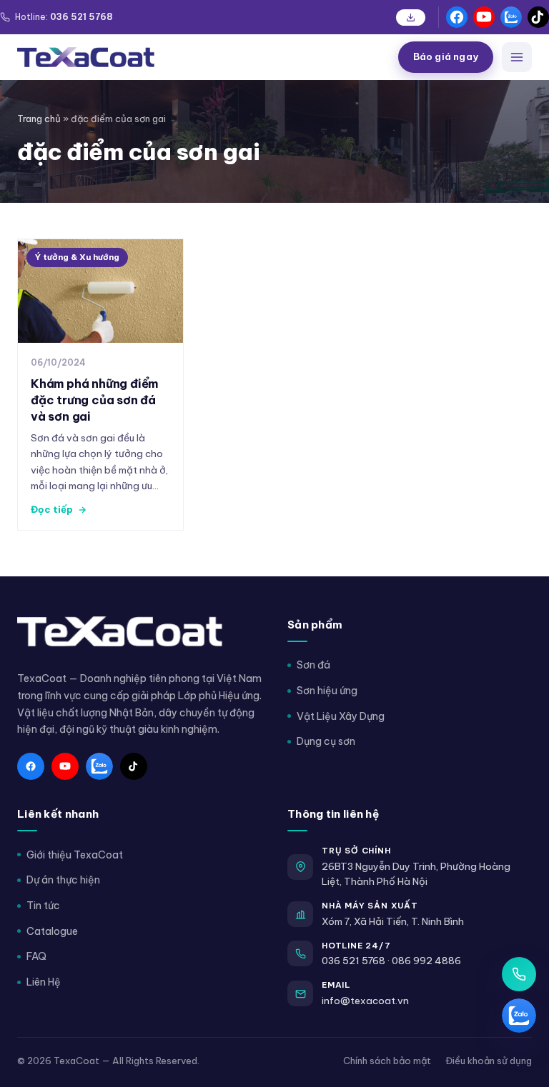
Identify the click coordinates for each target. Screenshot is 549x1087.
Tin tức (43, 905)
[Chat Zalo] (519, 1015)
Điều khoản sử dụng (488, 1060)
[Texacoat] (202, 57)
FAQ (36, 956)
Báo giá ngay (445, 56)
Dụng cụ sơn (326, 741)
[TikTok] (538, 17)
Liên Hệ (43, 982)
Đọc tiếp (52, 509)
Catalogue (52, 931)
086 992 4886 (426, 960)
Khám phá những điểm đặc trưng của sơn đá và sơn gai (94, 400)
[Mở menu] (517, 57)
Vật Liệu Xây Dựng (341, 716)
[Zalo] (511, 17)
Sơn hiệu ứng (327, 690)
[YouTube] (484, 17)
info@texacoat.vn (365, 1000)
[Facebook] (457, 17)
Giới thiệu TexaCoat (74, 854)
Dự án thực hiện (63, 879)
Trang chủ (39, 118)
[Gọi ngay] (519, 974)
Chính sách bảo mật (387, 1060)
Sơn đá (313, 664)
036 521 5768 (353, 960)
